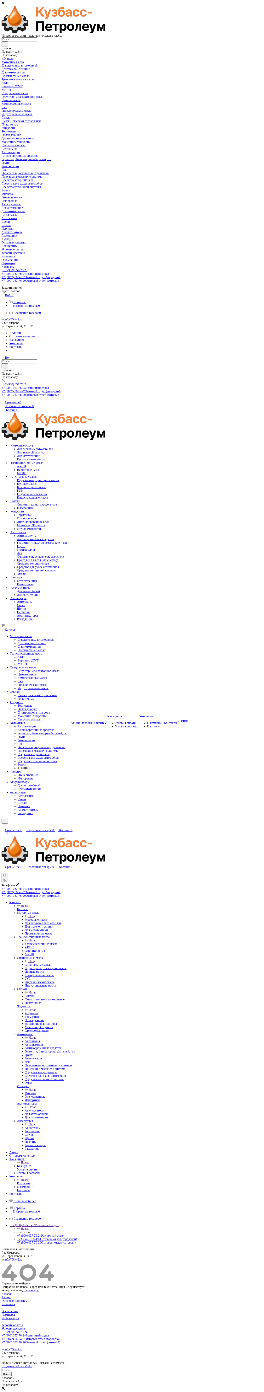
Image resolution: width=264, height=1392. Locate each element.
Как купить (24, 1166)
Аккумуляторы (34, 1110)
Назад (25, 905)
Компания (23, 1183)
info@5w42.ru (13, 319)
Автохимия (32, 1041)
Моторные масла (36, 919)
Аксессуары (33, 1127)
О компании (10, 1311)
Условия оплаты (12, 1325)
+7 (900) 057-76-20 (31, 280)
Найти (6, 1374)
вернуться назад (12, 1290)
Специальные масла (38, 964)
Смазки (30, 996)
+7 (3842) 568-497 (31, 277)
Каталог (22, 909)
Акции (6, 1297)
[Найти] (5, 43)
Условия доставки (13, 1328)
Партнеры (8, 1314)
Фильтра (30, 1093)
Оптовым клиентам (14, 1300)
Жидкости (31, 1013)
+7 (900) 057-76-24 (15, 270)
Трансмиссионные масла (41, 943)
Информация (10, 1318)
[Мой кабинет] (3, 826)
